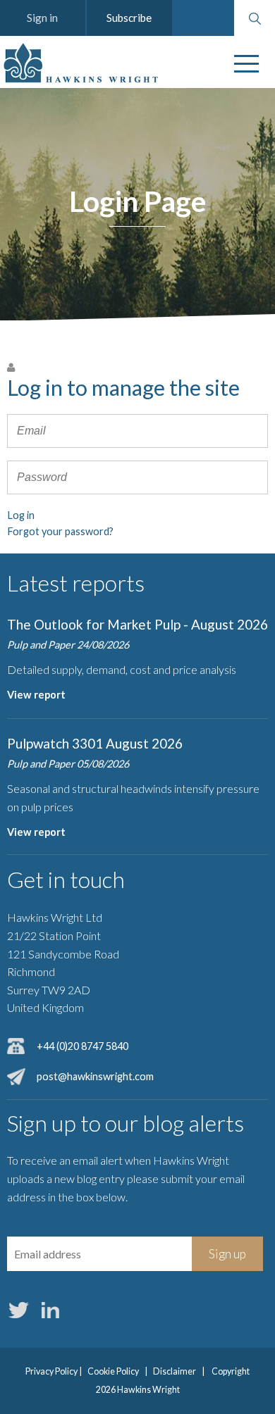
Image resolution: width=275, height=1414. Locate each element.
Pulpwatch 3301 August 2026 (95, 743)
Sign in (42, 17)
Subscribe (129, 17)
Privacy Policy (51, 1371)
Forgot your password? (60, 531)
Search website (254, 18)
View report (36, 695)
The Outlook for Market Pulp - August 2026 (137, 624)
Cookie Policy (113, 1371)
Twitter (18, 1310)
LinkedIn (50, 1310)
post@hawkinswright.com (95, 1076)
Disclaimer (174, 1371)
